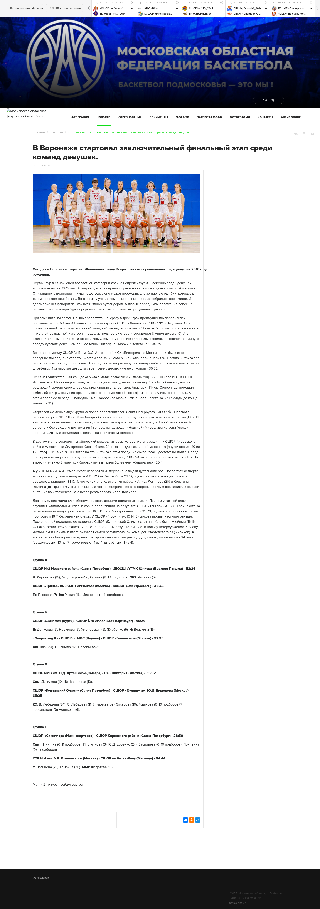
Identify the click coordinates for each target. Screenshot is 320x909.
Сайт (266, 100)
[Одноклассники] (191, 820)
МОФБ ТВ (182, 117)
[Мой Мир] (197, 820)
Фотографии (240, 117)
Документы (159, 117)
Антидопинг (291, 117)
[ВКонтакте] (185, 820)
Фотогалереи (41, 877)
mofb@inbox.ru (238, 902)
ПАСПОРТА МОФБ (209, 117)
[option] (113, 8)
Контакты (265, 117)
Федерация (80, 117)
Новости (103, 117)
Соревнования (130, 117)
